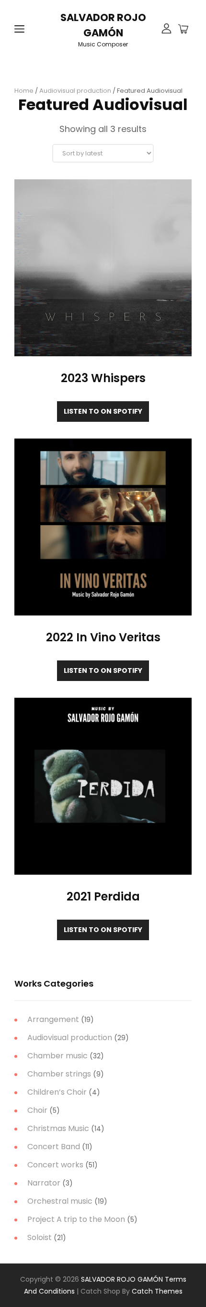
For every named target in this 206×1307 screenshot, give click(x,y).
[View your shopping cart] (183, 29)
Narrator (43, 1182)
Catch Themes (157, 1291)
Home (24, 90)
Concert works (55, 1164)
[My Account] (166, 29)
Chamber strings (59, 1073)
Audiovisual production (75, 90)
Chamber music (57, 1055)
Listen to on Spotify (103, 411)
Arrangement (53, 1019)
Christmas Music (58, 1128)
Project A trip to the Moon (76, 1219)
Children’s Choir (57, 1092)
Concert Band (53, 1146)
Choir (37, 1110)
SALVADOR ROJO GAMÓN (122, 1279)
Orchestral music (59, 1201)
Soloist (39, 1237)
